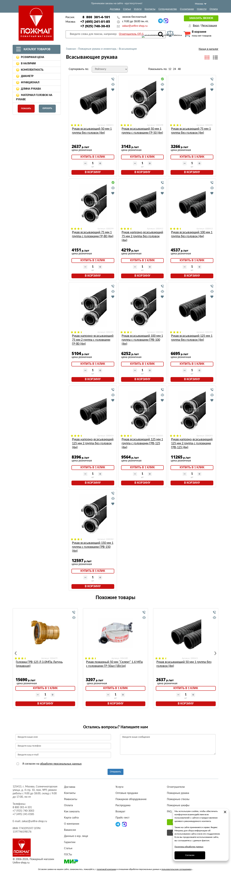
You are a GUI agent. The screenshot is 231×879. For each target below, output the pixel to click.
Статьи (127, 8)
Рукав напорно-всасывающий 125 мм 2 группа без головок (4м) (93, 443)
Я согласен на (52, 763)
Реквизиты (70, 799)
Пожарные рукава (178, 793)
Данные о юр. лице (76, 836)
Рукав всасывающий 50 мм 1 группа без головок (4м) (92, 131)
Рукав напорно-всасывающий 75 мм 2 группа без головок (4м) (142, 236)
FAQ (169, 811)
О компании (187, 8)
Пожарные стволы (178, 799)
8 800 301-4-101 (96, 17)
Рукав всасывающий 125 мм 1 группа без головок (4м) (191, 338)
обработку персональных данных (61, 763)
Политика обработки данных (189, 847)
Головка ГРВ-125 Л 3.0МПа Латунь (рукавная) (39, 664)
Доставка (115, 8)
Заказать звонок (201, 18)
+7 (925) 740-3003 (23, 810)
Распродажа (123, 805)
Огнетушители (176, 787)
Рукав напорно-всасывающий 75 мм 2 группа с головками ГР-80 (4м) (93, 340)
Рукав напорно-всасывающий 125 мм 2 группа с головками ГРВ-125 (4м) (192, 443)
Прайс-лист (122, 817)
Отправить (115, 771)
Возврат (120, 811)
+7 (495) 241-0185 (23, 814)
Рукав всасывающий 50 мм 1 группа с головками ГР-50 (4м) (142, 131)
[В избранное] (113, 89)
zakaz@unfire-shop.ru (134, 26)
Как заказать (72, 811)
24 (174, 69)
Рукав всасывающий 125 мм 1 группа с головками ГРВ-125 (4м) (142, 443)
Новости (201, 8)
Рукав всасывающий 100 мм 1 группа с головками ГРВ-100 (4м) (142, 340)
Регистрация (209, 25)
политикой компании (106, 869)
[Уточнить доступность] (113, 79)
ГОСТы (68, 854)
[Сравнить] (113, 84)
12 (169, 69)
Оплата (214, 8)
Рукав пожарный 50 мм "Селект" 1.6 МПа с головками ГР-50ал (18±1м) (114, 664)
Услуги (137, 8)
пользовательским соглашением (176, 869)
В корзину (93, 172)
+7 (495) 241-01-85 (95, 21)
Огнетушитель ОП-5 (131, 34)
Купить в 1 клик (92, 157)
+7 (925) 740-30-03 (95, 26)
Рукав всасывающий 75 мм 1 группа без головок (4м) (191, 131)
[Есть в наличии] (162, 79)
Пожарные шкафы (178, 805)
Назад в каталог (208, 49)
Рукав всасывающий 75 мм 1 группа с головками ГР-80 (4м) (92, 234)
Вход (196, 25)
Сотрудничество (167, 8)
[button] (16, 653)
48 (179, 69)
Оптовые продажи (127, 793)
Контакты (150, 8)
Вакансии (70, 830)
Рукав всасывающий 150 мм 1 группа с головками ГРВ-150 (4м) (92, 547)
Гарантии (69, 842)
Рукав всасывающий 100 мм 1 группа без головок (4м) (191, 234)
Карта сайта (71, 817)
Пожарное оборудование (131, 799)
